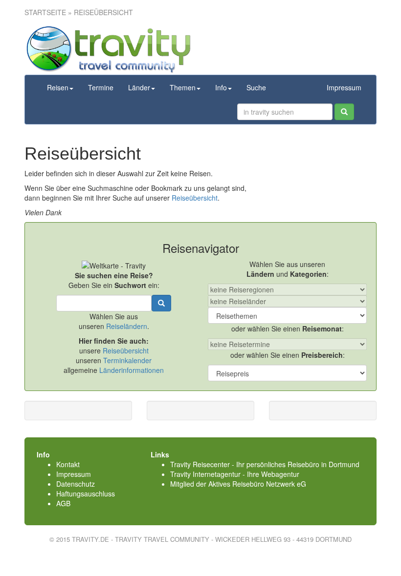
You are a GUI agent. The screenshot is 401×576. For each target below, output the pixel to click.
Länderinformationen (131, 370)
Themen (183, 87)
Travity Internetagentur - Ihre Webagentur (234, 474)
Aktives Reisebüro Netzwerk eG (257, 484)
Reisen (57, 87)
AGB (63, 503)
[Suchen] (344, 111)
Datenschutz (75, 484)
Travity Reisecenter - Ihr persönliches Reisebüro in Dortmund (264, 464)
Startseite (45, 12)
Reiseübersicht (195, 198)
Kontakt (68, 464)
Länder (139, 87)
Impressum (344, 87)
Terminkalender (127, 360)
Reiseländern (126, 326)
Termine (100, 87)
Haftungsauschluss (85, 493)
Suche (256, 87)
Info (221, 87)
